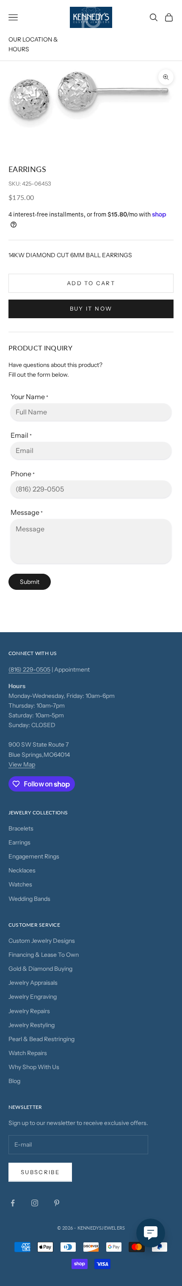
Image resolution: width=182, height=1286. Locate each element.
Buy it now (91, 308)
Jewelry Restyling (31, 1025)
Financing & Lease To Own (43, 954)
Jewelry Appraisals (33, 982)
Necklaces (22, 870)
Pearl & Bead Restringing (41, 1039)
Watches (20, 884)
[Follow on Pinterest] (56, 1203)
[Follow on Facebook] (12, 1203)
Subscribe (40, 1172)
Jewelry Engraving (32, 996)
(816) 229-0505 (29, 669)
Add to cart (91, 283)
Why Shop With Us (33, 1067)
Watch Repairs (27, 1053)
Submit (29, 582)
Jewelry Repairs (29, 1011)
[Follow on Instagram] (34, 1203)
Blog (14, 1081)
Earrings (19, 842)
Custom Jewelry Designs (41, 940)
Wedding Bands (29, 899)
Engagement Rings (33, 856)
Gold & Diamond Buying (40, 968)
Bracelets (20, 828)
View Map (21, 764)
